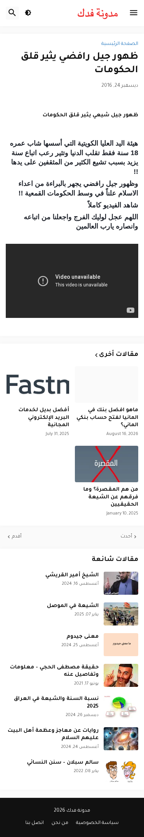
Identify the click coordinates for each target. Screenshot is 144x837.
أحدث (126, 536)
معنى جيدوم (82, 637)
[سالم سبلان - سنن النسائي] (121, 770)
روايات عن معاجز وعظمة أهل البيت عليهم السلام (53, 734)
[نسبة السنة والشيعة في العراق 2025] (121, 706)
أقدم (17, 536)
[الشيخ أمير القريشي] (121, 583)
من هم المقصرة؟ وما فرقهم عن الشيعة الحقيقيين (110, 497)
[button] (133, 13)
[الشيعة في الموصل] (121, 613)
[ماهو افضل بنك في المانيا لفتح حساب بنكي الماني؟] (106, 384)
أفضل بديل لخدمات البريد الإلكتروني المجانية (43, 417)
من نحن (59, 823)
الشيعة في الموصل (73, 606)
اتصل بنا (34, 823)
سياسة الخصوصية (97, 823)
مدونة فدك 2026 (72, 811)
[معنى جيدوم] (121, 644)
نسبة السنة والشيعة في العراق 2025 (56, 703)
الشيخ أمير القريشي (72, 575)
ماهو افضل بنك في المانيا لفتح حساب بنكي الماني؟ (107, 417)
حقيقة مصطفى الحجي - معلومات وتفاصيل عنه (54, 671)
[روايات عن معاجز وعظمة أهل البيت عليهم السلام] (121, 738)
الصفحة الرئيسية (119, 44)
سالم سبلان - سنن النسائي (63, 763)
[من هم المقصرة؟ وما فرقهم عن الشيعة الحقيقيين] (106, 464)
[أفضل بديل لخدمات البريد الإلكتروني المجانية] (37, 384)
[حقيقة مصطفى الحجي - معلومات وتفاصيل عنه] (121, 675)
